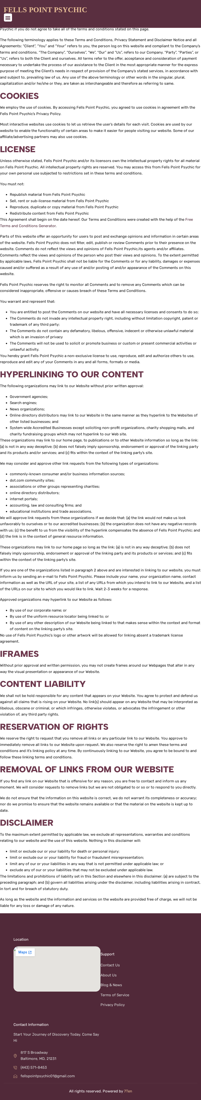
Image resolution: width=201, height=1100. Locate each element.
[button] (8, 17)
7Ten (128, 1091)
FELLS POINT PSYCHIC (45, 10)
